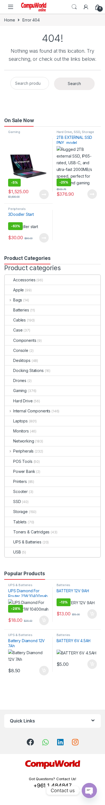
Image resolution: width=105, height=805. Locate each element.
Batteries (21, 310)
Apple (18, 289)
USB (17, 552)
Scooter (20, 491)
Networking (23, 441)
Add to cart (44, 620)
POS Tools (22, 461)
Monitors (21, 431)
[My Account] (86, 7)
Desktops (22, 360)
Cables (19, 320)
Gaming (14, 132)
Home (9, 20)
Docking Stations (28, 370)
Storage (88, 132)
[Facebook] (30, 742)
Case (17, 330)
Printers (20, 481)
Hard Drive (64, 132)
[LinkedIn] (60, 742)
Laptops (20, 421)
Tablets (20, 521)
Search (74, 7)
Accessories (24, 279)
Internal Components (31, 410)
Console (20, 350)
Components (24, 340)
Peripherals (16, 209)
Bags (17, 300)
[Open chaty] (89, 790)
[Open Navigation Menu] (10, 7)
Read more (43, 194)
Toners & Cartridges (31, 532)
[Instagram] (75, 742)
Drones (19, 380)
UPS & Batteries (27, 542)
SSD (77, 132)
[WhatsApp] (45, 742)
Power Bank (24, 471)
